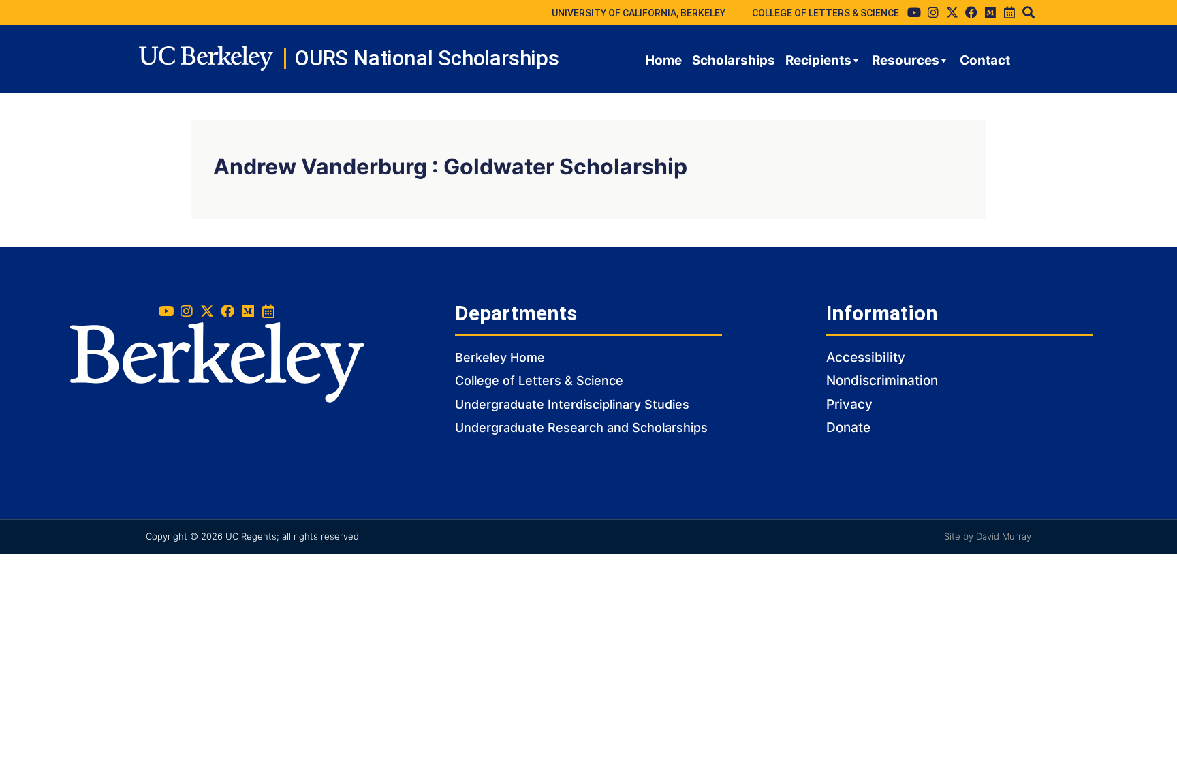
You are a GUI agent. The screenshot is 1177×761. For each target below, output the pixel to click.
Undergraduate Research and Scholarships (581, 427)
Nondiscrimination (882, 380)
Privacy (849, 404)
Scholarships (733, 60)
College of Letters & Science (539, 380)
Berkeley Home (500, 357)
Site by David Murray (987, 536)
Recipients (818, 60)
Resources (905, 60)
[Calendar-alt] (1009, 12)
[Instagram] (933, 12)
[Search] (1028, 12)
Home (663, 60)
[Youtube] (914, 12)
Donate (848, 427)
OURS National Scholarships (426, 58)
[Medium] (990, 12)
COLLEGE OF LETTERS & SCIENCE (825, 12)
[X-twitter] (952, 12)
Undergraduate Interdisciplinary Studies (572, 404)
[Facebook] (971, 12)
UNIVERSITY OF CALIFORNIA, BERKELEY (638, 12)
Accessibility (865, 357)
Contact (985, 60)
